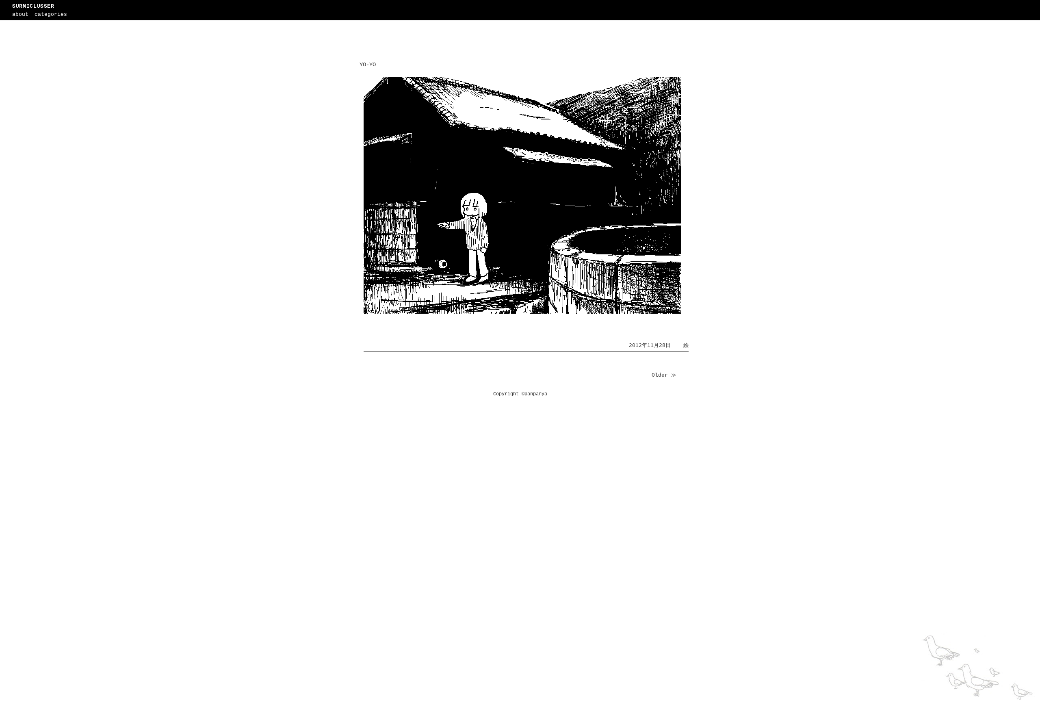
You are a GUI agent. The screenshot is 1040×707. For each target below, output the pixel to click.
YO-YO (368, 64)
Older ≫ (664, 375)
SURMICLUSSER (33, 6)
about (20, 14)
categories (51, 14)
